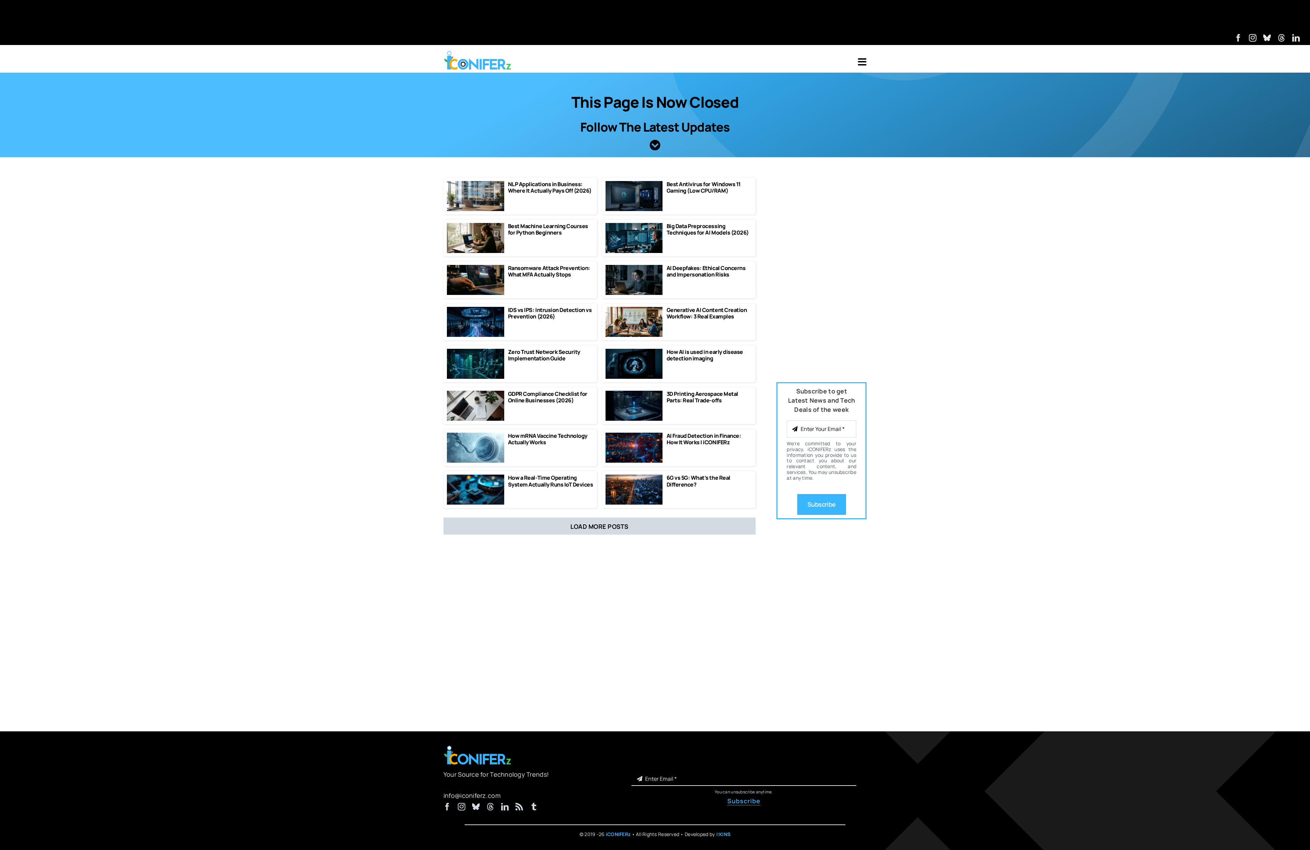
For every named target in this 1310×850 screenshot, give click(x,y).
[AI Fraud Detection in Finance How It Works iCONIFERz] (634, 436)
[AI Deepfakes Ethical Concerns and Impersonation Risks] (634, 268)
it (723, 834)
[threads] (1281, 38)
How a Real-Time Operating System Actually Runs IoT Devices (550, 481)
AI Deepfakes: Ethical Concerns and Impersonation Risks (706, 271)
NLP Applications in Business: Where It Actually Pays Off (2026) (550, 187)
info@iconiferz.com (471, 795)
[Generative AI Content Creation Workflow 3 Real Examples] (634, 310)
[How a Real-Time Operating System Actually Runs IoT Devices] (475, 478)
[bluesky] (1267, 38)
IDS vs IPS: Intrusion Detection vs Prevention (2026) (550, 313)
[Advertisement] (655, 15)
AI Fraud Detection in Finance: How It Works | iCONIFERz (704, 439)
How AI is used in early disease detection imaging (705, 355)
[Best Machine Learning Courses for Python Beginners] (475, 226)
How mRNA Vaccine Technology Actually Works (547, 439)
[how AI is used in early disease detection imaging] (634, 352)
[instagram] (1252, 38)
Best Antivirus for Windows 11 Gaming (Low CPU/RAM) (704, 187)
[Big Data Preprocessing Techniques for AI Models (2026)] (634, 226)
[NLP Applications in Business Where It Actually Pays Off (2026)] (475, 184)
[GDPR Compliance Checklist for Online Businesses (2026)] (475, 394)
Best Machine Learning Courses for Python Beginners (548, 229)
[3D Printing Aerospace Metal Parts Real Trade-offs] (634, 394)
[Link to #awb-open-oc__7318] (862, 62)
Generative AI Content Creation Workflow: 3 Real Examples (707, 313)
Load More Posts (599, 526)
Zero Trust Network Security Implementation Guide (544, 355)
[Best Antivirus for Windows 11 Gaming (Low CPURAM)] (634, 184)
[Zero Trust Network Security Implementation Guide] (475, 352)
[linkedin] (1296, 38)
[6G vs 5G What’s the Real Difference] (634, 478)
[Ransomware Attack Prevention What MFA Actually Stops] (475, 268)
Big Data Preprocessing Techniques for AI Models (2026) (708, 229)
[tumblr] (534, 806)
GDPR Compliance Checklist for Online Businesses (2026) (547, 397)
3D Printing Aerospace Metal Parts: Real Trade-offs (702, 397)
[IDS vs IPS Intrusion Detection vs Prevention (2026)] (475, 310)
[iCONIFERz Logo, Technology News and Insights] (477, 53)
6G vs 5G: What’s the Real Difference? (698, 481)
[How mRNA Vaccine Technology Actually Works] (475, 436)
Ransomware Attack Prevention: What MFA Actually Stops (549, 271)
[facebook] (1238, 38)
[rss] (519, 806)
